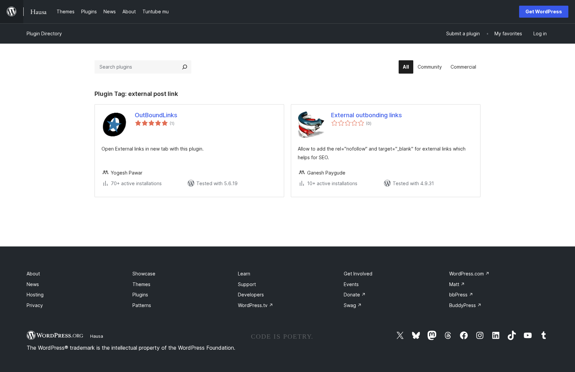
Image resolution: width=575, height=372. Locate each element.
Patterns (141, 305)
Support (247, 284)
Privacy (35, 305)
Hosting (35, 294)
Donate (355, 294)
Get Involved (358, 273)
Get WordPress (543, 11)
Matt (457, 284)
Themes (141, 284)
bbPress (461, 294)
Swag (353, 305)
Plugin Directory (44, 33)
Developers (251, 294)
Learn (244, 273)
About (33, 273)
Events (351, 284)
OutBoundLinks (156, 115)
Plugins (140, 294)
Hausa (96, 336)
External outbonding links (366, 115)
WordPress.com (469, 273)
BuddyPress (465, 305)
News (33, 284)
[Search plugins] (184, 67)
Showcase (143, 273)
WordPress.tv (255, 305)
